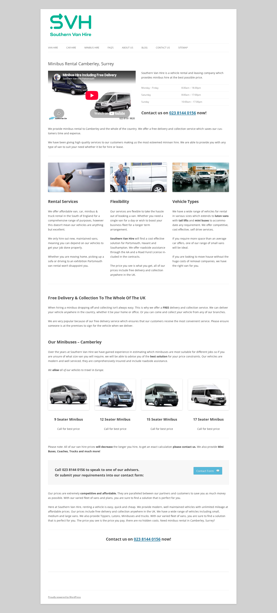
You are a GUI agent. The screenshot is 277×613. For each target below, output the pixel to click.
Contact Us (163, 47)
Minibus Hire (91, 47)
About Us (127, 47)
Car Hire (71, 47)
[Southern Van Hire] (70, 26)
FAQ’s (111, 47)
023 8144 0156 (182, 112)
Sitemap (183, 47)
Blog (145, 47)
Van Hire (53, 47)
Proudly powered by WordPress (64, 597)
